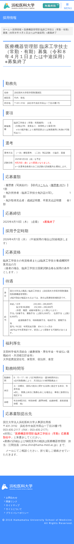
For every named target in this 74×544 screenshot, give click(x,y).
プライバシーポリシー (17, 512)
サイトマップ (13, 505)
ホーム (6, 29)
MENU (68, 8)
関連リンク (11, 501)
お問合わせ (11, 497)
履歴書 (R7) (57, 185)
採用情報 (16, 29)
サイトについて (14, 509)
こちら (44, 185)
